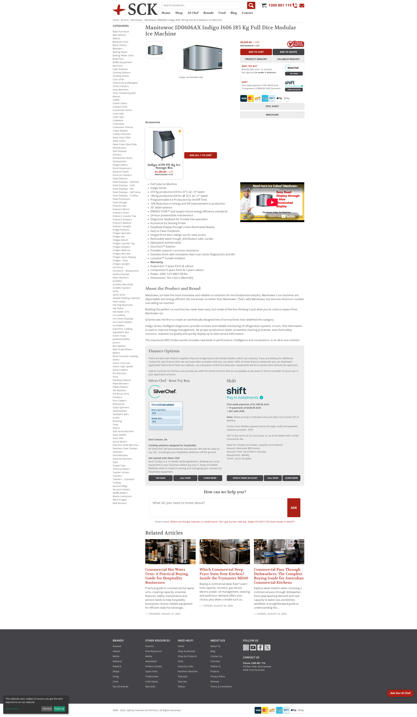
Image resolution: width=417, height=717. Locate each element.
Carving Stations (121, 72)
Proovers (117, 397)
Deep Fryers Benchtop (125, 144)
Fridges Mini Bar (122, 253)
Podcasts (182, 676)
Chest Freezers (121, 86)
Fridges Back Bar (122, 233)
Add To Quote (288, 52)
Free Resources (153, 651)
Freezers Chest (121, 212)
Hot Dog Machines (123, 305)
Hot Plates (118, 308)
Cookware (118, 120)
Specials (182, 681)
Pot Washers (119, 390)
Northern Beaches (188, 671)
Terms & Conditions (221, 686)
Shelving (117, 421)
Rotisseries (119, 404)
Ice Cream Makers (122, 322)
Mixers (116, 353)
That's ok (59, 708)
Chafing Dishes (121, 76)
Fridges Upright (121, 264)
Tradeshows (151, 676)
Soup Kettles (119, 435)
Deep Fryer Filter (122, 137)
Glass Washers (121, 277)
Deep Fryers (119, 141)
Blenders (117, 48)
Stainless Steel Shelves (125, 448)
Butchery (117, 65)
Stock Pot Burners (122, 458)
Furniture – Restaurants (126, 270)
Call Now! (273, 478)
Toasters (117, 476)
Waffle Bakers (120, 493)
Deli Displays (120, 151)
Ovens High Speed (123, 366)
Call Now (185, 478)
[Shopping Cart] (264, 5)
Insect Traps (119, 335)
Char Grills (118, 79)
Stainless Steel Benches (125, 445)
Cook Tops (118, 117)
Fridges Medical (121, 250)
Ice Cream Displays (123, 318)
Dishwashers (120, 161)
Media (148, 656)
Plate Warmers (121, 383)
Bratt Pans (118, 59)
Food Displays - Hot (123, 188)
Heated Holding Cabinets (126, 298)
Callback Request (288, 59)
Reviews (214, 681)
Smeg (116, 676)
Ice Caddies (119, 315)
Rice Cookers (120, 400)
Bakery (116, 38)
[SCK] (135, 9)
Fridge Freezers (121, 229)
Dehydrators (119, 147)
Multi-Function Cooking (125, 356)
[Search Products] (251, 5)
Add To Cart (256, 52)
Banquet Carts (120, 42)
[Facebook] (260, 647)
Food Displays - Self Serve (127, 192)
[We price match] (295, 43)
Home (166, 12)
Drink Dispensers (122, 168)
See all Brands (120, 686)
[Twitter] (267, 647)
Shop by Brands (186, 651)
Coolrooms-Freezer (123, 127)
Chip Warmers (120, 89)
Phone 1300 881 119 (254, 663)
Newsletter (151, 661)
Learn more (210, 478)
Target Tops (119, 465)
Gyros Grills (119, 294)
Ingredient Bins (121, 332)
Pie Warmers (120, 373)
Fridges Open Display (124, 257)
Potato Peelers (120, 387)
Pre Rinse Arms (121, 394)
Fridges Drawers (121, 247)
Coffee (116, 100)
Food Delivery (120, 178)
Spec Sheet (272, 106)
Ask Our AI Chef (400, 693)
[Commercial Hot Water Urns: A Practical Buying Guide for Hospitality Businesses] (170, 553)
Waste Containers (122, 496)
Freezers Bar (119, 206)
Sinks (115, 424)
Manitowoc (137, 20)
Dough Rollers (120, 165)
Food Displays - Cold (124, 185)
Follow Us (215, 666)
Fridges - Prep (120, 260)
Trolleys (117, 482)
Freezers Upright (122, 226)
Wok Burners (120, 503)
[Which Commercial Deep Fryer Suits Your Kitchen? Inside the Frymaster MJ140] (225, 553)
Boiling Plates (120, 52)
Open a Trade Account (245, 478)
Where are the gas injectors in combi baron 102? (196, 521)
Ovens (116, 359)
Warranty (150, 686)
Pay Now (294, 74)
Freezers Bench (121, 209)
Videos (181, 686)
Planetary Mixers (122, 380)
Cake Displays (120, 69)
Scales (116, 417)
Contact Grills (120, 106)
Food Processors (121, 199)
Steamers (118, 452)
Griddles (117, 281)
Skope (116, 671)
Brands (208, 12)
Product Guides (153, 666)
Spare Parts (151, 671)
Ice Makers (118, 325)
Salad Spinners (121, 407)
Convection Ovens (122, 110)
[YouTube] (253, 647)
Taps (115, 462)
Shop (179, 12)
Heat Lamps (119, 301)
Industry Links (185, 666)
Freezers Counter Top (124, 216)
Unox (115, 681)
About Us (215, 646)
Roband (117, 666)
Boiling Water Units (123, 55)
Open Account (294, 89)
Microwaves (119, 346)
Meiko (116, 656)
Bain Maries (119, 35)
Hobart (116, 651)
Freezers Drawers (122, 219)
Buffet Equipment (122, 62)
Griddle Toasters (122, 288)
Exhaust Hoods (121, 171)
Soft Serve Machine (123, 431)
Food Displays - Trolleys (125, 195)
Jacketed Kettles (121, 339)
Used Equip (151, 681)
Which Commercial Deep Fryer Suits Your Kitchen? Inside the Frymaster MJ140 (224, 573)
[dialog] (35, 705)
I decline (46, 708)
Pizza (115, 376)
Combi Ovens (120, 103)
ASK (294, 508)
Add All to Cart (201, 155)
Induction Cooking (122, 329)
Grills (115, 291)
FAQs (180, 661)
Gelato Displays (121, 274)
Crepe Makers (120, 130)
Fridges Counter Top (124, 243)
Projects (214, 671)
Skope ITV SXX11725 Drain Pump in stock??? (271, 521)
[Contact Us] (301, 5)
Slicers (116, 428)
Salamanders (120, 411)
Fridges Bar (119, 236)
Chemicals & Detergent (125, 83)
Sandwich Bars (121, 414)
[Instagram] (246, 647)
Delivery (117, 154)
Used (222, 12)
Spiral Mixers (120, 441)
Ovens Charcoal (121, 363)
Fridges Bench (120, 240)
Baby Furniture (121, 31)
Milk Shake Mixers (122, 349)
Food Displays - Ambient (126, 182)
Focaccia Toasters (122, 175)
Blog (233, 12)
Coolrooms (118, 124)
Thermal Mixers (121, 469)
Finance (149, 646)
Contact (247, 12)
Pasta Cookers (120, 370)
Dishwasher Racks (122, 158)
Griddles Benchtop (123, 284)
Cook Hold (118, 113)
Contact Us (216, 656)
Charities (215, 661)
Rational (117, 661)
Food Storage (120, 202)
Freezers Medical (122, 223)
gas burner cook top (235, 521)
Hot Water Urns (121, 311)
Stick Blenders (120, 455)
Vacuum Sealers (121, 489)
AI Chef (193, 12)
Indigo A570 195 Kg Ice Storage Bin (164, 166)
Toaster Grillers (121, 472)
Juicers (116, 342)
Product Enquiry (256, 59)
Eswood (117, 646)
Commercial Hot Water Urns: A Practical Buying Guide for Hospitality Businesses (166, 575)
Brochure (272, 114)
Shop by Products (187, 656)
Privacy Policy (217, 676)
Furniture (118, 267)
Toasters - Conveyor (123, 479)
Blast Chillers (120, 45)
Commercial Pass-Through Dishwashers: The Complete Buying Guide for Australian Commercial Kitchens (279, 575)
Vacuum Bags (120, 486)
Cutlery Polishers (122, 134)
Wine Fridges (120, 499)
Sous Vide (118, 438)
